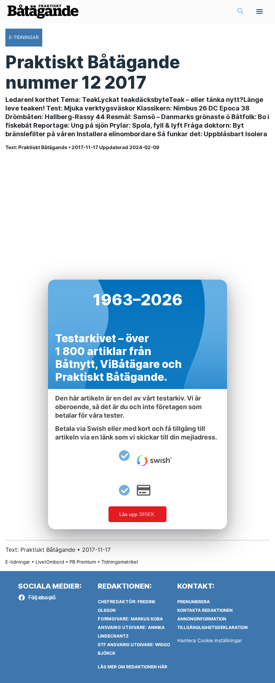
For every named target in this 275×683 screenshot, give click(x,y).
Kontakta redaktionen (205, 610)
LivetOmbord (49, 562)
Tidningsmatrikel (119, 562)
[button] (240, 11)
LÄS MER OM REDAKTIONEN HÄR (132, 666)
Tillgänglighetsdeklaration (212, 627)
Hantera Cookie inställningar (209, 640)
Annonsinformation (201, 618)
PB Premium (82, 562)
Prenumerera (193, 601)
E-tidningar (17, 562)
